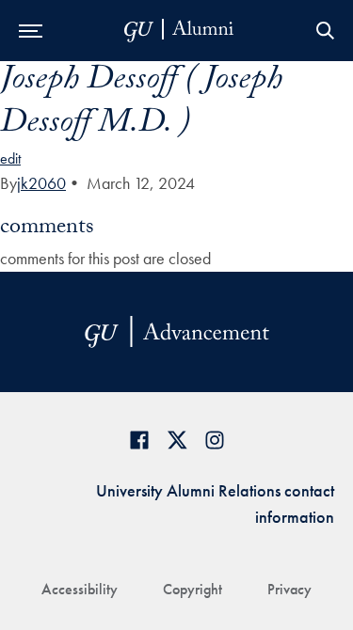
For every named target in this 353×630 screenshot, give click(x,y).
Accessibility (79, 589)
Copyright (192, 589)
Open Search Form (325, 30)
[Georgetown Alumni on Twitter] (177, 439)
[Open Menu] (30, 30)
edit (10, 158)
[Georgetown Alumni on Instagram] (215, 439)
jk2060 (41, 183)
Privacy (289, 589)
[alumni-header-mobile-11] (179, 30)
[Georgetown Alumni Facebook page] (139, 439)
